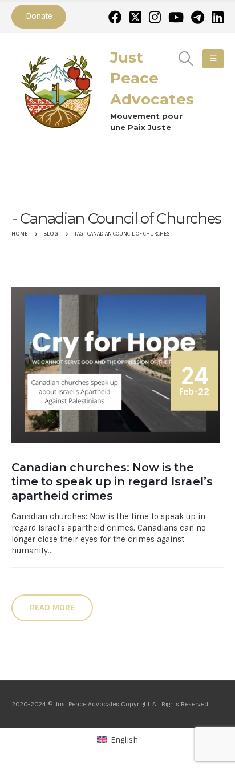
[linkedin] (218, 17)
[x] (135, 17)
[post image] (117, 365)
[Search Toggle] (186, 58)
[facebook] (115, 17)
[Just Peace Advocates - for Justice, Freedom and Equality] (57, 90)
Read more (52, 607)
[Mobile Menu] (213, 58)
